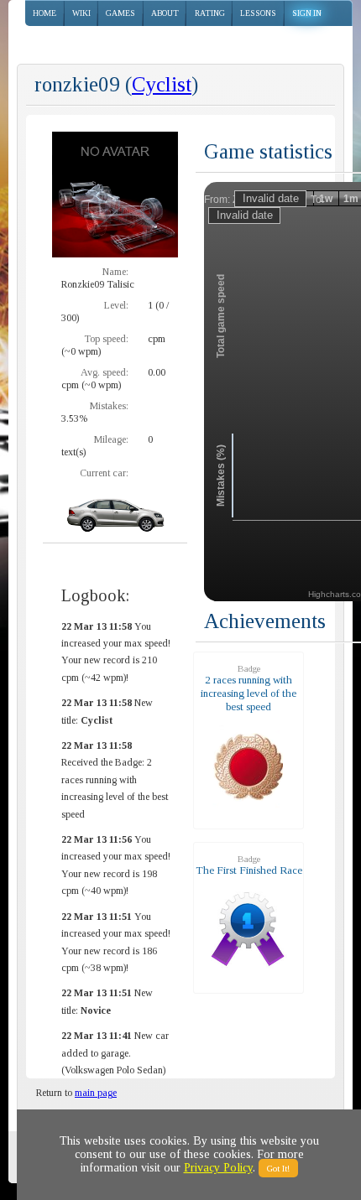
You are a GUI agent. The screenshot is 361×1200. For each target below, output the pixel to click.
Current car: (104, 473)
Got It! (278, 1168)
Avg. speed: (104, 372)
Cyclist (161, 84)
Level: (116, 305)
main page (96, 1093)
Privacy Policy (218, 1167)
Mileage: (111, 439)
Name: (115, 272)
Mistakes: (109, 406)
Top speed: (106, 339)
